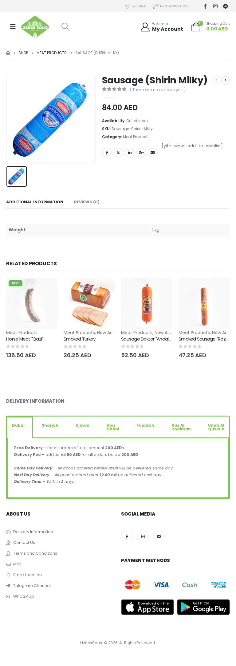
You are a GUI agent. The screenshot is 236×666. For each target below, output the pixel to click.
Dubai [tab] (18, 425)
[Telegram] (225, 6)
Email (153, 153)
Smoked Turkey (79, 339)
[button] (65, 27)
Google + (141, 153)
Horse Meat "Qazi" (24, 339)
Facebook (107, 153)
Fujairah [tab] (145, 425)
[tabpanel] (118, 468)
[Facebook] (205, 6)
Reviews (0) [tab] (87, 202)
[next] (225, 80)
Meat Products (136, 136)
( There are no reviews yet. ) (158, 90)
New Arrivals (109, 332)
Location (139, 6)
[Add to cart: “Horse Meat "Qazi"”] (47, 287)
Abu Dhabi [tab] (113, 427)
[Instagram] (215, 6)
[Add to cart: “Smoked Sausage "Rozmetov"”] (219, 287)
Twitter (118, 153)
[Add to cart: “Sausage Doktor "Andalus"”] (162, 287)
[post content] (31, 303)
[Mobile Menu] (13, 27)
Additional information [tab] (34, 202)
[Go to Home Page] (8, 53)
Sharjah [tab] (50, 425)
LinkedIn (130, 153)
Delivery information (35, 401)
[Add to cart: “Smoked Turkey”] (104, 287)
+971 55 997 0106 (174, 6)
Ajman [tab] (82, 425)
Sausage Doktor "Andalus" (148, 339)
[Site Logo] (35, 26)
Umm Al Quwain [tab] (216, 427)
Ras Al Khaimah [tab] (181, 427)
